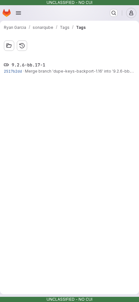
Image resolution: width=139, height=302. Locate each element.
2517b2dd (13, 71)
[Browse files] (9, 46)
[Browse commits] (22, 46)
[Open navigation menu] (18, 13)
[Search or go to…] (114, 13)
